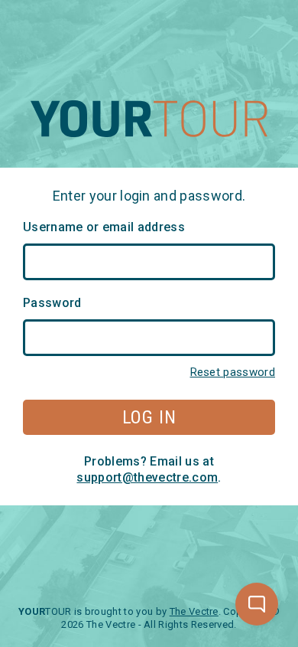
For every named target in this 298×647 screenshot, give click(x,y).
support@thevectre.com (147, 477)
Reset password (232, 372)
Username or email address (104, 227)
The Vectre (194, 611)
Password (52, 303)
